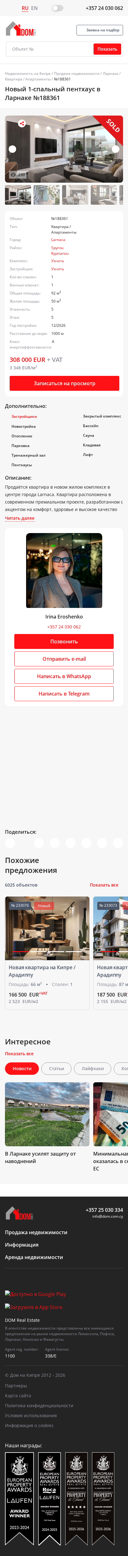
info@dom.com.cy (107, 1216)
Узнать (57, 260)
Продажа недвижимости (76, 73)
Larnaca (58, 239)
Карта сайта (18, 1396)
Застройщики (24, 416)
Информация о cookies (29, 1425)
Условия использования (31, 1415)
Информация (22, 1244)
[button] (115, 149)
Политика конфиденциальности (39, 1405)
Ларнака (110, 73)
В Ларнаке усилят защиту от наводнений (40, 1157)
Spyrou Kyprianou (60, 250)
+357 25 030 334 (104, 1210)
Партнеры (16, 1386)
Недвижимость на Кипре (28, 73)
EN (34, 8)
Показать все (104, 885)
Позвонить (64, 641)
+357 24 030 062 (104, 8)
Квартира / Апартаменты (28, 79)
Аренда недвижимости (34, 1257)
